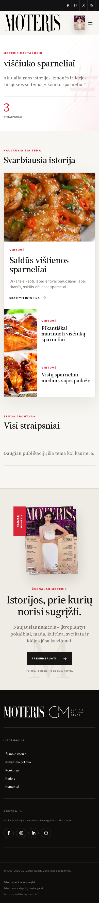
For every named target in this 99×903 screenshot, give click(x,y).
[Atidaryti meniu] (90, 23)
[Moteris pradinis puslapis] (36, 22)
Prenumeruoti (44, 658)
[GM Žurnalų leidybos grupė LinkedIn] (33, 833)
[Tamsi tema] (91, 5)
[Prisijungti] (84, 5)
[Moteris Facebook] (68, 5)
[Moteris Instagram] (76, 5)
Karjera (10, 778)
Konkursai (12, 770)
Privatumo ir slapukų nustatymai (23, 888)
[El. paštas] (46, 833)
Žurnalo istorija (15, 754)
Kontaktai (12, 786)
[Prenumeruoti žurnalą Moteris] (79, 23)
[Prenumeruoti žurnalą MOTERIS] (49, 539)
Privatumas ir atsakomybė (19, 882)
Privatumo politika (18, 762)
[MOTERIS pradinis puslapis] (24, 712)
